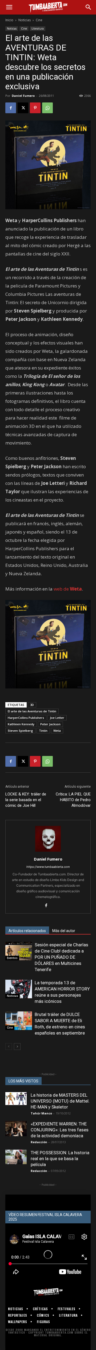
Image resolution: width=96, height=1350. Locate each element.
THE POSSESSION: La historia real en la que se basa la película (60, 1158)
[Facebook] (10, 107)
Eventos (12, 958)
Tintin (43, 731)
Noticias (24, 20)
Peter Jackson (50, 724)
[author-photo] (48, 851)
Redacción (39, 1142)
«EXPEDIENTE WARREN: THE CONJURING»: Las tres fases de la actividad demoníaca (60, 1129)
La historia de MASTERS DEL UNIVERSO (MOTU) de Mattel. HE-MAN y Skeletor (60, 1101)
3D (32, 705)
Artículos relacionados (27, 931)
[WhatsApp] (47, 107)
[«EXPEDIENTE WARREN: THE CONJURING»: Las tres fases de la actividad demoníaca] (16, 1128)
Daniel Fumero (23, 96)
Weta (57, 731)
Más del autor (63, 931)
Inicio (9, 20)
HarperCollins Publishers (26, 718)
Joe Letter (57, 718)
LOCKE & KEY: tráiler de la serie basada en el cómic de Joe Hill (25, 800)
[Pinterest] (35, 107)
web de (68, 589)
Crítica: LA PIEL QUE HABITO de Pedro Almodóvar (73, 800)
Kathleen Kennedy (21, 724)
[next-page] (17, 1046)
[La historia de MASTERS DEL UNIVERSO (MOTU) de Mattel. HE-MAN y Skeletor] (16, 1098)
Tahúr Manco (41, 1113)
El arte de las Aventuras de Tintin (32, 711)
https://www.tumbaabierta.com (48, 867)
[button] (9, 7)
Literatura (37, 28)
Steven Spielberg (20, 731)
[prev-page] (8, 1046)
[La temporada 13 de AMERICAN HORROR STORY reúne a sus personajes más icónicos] (18, 989)
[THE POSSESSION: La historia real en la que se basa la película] (16, 1157)
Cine (39, 20)
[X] (23, 107)
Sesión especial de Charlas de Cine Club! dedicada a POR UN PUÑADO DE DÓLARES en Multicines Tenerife (61, 957)
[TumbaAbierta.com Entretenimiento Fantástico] (48, 1292)
